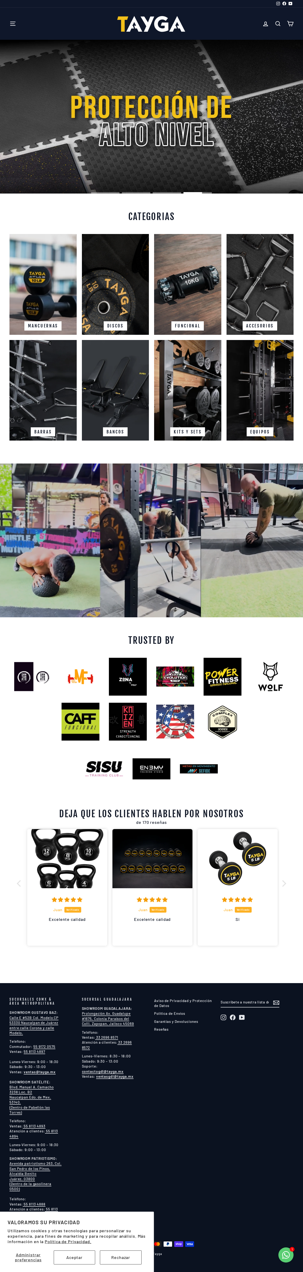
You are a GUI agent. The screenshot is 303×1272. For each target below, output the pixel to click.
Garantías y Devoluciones (176, 1021)
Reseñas (161, 1029)
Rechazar (120, 1257)
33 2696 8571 (106, 1037)
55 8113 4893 (34, 1126)
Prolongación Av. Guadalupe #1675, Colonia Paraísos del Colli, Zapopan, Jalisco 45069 (108, 1018)
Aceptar (74, 1257)
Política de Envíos (169, 1013)
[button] (20, 883)
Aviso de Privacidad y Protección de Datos (183, 1003)
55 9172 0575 (44, 1046)
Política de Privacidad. (68, 1241)
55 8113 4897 (34, 1051)
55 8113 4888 (34, 1204)
